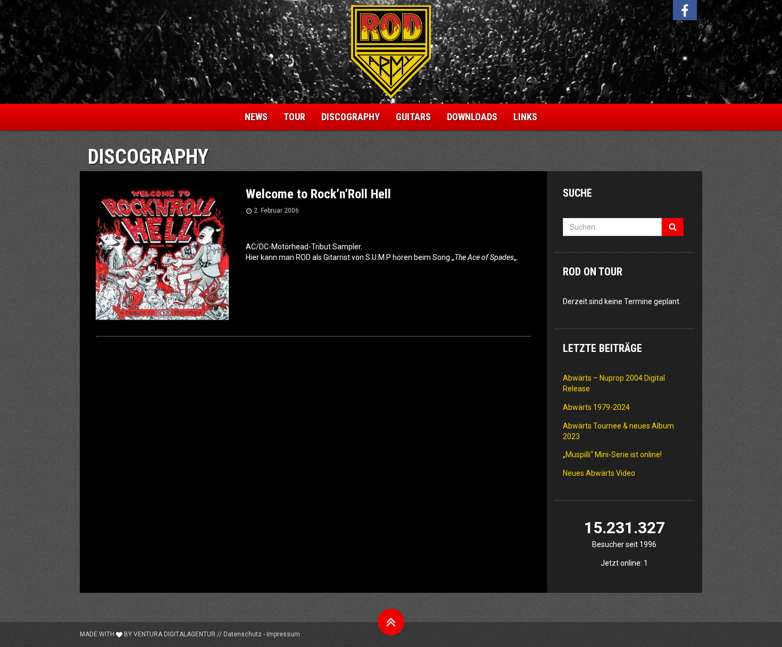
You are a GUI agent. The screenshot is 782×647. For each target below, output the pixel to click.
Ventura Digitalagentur (174, 634)
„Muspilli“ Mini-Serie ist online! (612, 454)
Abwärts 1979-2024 (596, 407)
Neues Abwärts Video (599, 473)
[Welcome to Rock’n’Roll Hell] (162, 252)
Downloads (472, 116)
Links (525, 116)
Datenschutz (242, 634)
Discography (350, 116)
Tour (294, 116)
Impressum (283, 634)
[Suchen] (673, 227)
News (256, 116)
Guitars (413, 116)
